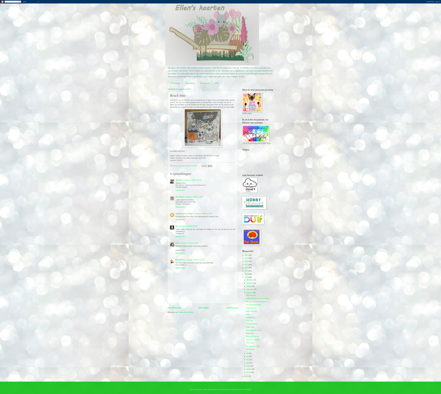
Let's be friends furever (253, 305)
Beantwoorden (180, 190)
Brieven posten (251, 295)
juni (247, 356)
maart (248, 366)
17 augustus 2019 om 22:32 (194, 260)
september (250, 289)
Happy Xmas (250, 327)
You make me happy (253, 346)
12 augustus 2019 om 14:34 (203, 213)
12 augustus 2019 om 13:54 (194, 197)
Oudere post (232, 308)
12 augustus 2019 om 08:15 (191, 180)
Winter (248, 314)
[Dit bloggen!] (205, 166)
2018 (246, 376)
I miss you (249, 320)
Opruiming (190, 83)
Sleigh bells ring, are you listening (257, 298)
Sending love (250, 317)
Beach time (250, 333)
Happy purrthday (251, 311)
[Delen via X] (207, 166)
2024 (246, 261)
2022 (246, 268)
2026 (246, 255)
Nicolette (179, 180)
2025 (246, 258)
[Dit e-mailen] (202, 166)
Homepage (175, 83)
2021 (246, 271)
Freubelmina (180, 260)
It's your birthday (251, 324)
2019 (246, 277)
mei (247, 359)
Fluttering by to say (252, 336)
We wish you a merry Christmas (256, 301)
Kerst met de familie (252, 340)
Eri (177, 226)
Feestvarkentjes (251, 308)
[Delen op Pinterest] (211, 166)
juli (247, 353)
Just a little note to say (253, 330)
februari (249, 369)
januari (248, 372)
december (249, 280)
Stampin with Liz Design (184, 213)
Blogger (248, 389)
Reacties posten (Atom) (186, 312)
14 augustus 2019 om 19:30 (189, 243)
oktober (249, 286)
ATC (216, 83)
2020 (246, 274)
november (249, 283)
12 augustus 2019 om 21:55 (188, 226)
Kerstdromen (250, 349)
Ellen (177, 243)
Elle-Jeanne (180, 197)
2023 (246, 264)
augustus (249, 292)
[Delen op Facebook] (209, 166)
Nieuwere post (174, 308)
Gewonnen (205, 83)
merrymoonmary (224, 389)
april (248, 363)
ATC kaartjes (250, 343)
